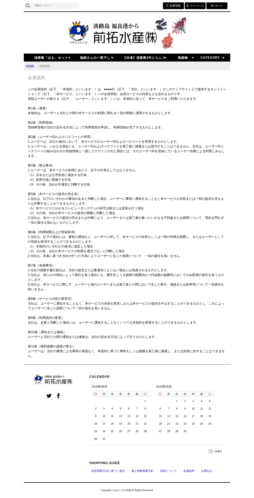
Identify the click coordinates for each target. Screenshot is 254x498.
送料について (168, 470)
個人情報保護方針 (142, 470)
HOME (30, 65)
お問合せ (206, 470)
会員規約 (188, 470)
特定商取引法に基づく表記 (108, 470)
